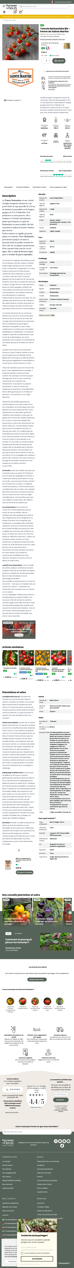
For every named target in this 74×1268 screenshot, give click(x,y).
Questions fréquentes (10, 1203)
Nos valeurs (6, 1177)
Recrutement (7, 1184)
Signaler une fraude (9, 1207)
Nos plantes (6, 1169)
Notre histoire (7, 1165)
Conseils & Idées (43, 1207)
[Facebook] (60, 1141)
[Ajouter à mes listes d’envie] (15, 652)
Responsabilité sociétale (11, 1180)
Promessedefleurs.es (12, 1227)
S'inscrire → (61, 1100)
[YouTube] (68, 1141)
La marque (6, 1161)
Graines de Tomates (10, 20)
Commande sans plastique (47, 1180)
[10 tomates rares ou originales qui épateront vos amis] (48, 913)
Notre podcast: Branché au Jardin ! (50, 1218)
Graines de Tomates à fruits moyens (35, 1008)
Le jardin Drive (42, 1192)
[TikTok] (62, 1146)
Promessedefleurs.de (12, 1223)
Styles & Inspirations (44, 1211)
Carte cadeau (42, 1188)
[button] (4, 12)
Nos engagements (9, 1173)
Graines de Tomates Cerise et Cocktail (59, 1008)
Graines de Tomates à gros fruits (47, 1008)
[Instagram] (56, 1141)
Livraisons (40, 1165)
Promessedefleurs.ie (12, 1220)
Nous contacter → (12, 1112)
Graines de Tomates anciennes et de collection (10, 1009)
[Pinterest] (64, 1141)
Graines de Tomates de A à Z (23, 1007)
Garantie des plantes (45, 1169)
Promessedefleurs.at (12, 1235)
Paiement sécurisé (44, 1173)
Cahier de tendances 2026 (47, 1214)
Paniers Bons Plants (44, 1184)
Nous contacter (8, 1211)
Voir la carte (57, 835)
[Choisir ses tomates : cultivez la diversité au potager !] (17, 913)
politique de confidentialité (60, 1109)
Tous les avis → (36, 1107)
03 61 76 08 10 (14, 1089)
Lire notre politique (11, 1256)
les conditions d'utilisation (63, 1110)
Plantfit (39, 1177)
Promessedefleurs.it (11, 1231)
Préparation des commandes (48, 1161)
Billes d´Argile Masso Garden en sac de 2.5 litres (23, 860)
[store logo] (11, 7)
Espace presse (7, 1188)
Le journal (40, 1203)
